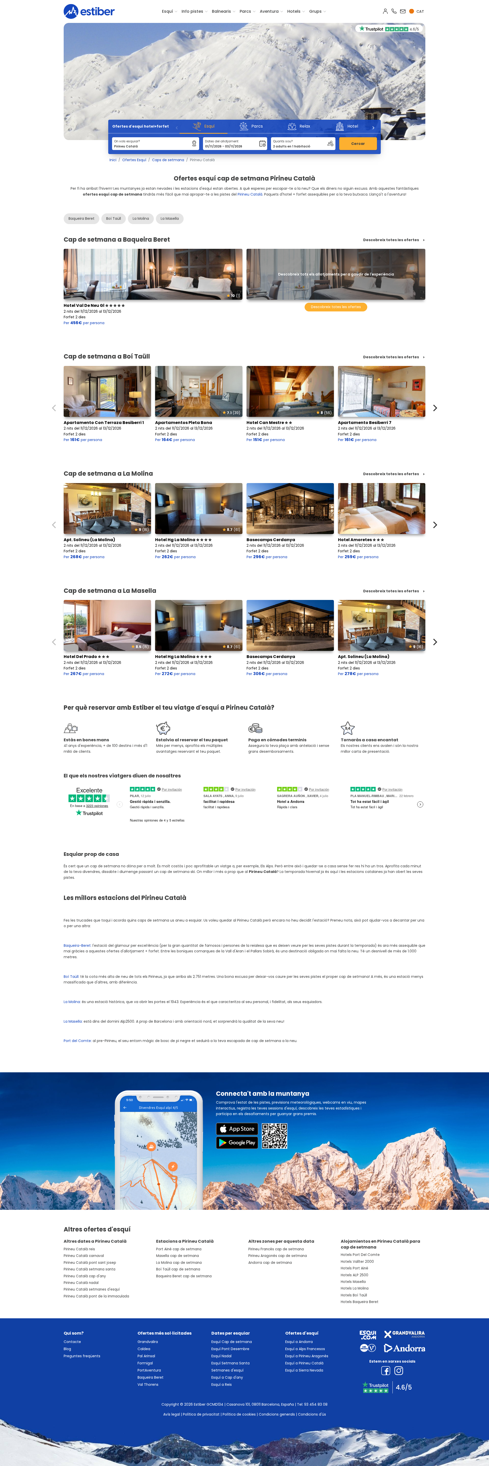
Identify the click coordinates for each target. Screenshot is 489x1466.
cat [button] (419, 11)
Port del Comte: (78, 1040)
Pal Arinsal (146, 1356)
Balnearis (221, 11)
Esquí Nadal (221, 1356)
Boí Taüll (113, 218)
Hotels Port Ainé (354, 1268)
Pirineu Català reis (79, 1249)
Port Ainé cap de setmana (178, 1249)
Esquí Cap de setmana (231, 1341)
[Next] (373, 127)
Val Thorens (148, 1384)
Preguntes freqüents (82, 1356)
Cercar (358, 143)
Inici (113, 159)
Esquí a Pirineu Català (304, 1363)
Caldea (144, 1348)
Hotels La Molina (355, 1288)
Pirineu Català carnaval (84, 1255)
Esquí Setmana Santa (230, 1363)
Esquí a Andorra (299, 1341)
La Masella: (73, 1021)
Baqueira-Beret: (77, 945)
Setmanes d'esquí (227, 1370)
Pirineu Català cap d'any (85, 1276)
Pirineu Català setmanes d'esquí (92, 1289)
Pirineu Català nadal (81, 1282)
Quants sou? (283, 141)
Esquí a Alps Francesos (305, 1348)
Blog (67, 1348)
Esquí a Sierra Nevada (304, 1370)
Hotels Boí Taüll (354, 1295)
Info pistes (192, 11)
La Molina (141, 218)
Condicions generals (277, 1414)
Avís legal (171, 1414)
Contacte (72, 1341)
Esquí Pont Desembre (230, 1348)
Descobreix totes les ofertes (391, 240)
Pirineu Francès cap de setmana (276, 1249)
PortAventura (149, 1370)
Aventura (269, 11)
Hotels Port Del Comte (360, 1254)
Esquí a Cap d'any (227, 1377)
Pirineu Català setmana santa (89, 1269)
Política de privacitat (201, 1414)
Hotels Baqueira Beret (359, 1301)
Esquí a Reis (221, 1384)
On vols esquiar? (127, 141)
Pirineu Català (250, 194)
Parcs (245, 11)
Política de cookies (239, 1414)
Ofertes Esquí (134, 159)
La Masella (170, 218)
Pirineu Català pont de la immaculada (96, 1296)
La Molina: (73, 1001)
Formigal (145, 1363)
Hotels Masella (353, 1281)
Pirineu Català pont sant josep (90, 1262)
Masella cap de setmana (177, 1255)
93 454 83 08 (316, 1404)
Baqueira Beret (81, 218)
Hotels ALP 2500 (354, 1275)
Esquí (167, 11)
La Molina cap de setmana (179, 1262)
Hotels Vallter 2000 (357, 1261)
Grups (315, 11)
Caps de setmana (168, 159)
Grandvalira (148, 1341)
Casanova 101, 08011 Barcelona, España (260, 1404)
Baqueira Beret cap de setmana (184, 1276)
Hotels (294, 11)
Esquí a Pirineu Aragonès (306, 1356)
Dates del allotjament (221, 141)
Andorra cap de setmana (270, 1262)
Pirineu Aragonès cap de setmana (277, 1255)
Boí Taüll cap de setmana (178, 1269)
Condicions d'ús (312, 1414)
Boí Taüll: (71, 976)
